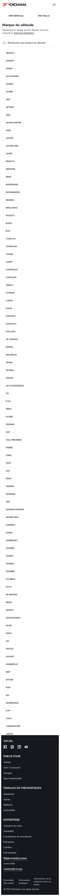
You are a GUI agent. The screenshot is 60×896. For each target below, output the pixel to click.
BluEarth (7, 805)
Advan (6, 799)
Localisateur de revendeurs (17, 836)
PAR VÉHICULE (16, 16)
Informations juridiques (24, 881)
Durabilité (8, 831)
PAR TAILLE (44, 16)
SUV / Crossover (11, 767)
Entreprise (8, 842)
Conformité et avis (12, 869)
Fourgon (7, 773)
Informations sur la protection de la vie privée (42, 881)
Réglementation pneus (15, 858)
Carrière (7, 847)
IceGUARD (9, 810)
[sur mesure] (5, 747)
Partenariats (9, 852)
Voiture (7, 762)
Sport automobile (12, 778)
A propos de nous (12, 825)
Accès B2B (9, 863)
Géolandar (8, 794)
